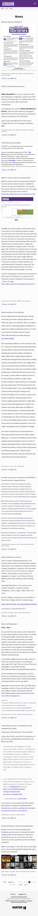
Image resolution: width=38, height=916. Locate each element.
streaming (32, 871)
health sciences (5, 546)
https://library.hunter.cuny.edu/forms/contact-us (18, 284)
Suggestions (22, 894)
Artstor (28, 166)
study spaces (27, 301)
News (11, 8)
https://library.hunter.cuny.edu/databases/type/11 (18, 669)
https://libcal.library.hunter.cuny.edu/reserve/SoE (18, 194)
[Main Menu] (34, 3)
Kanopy (4, 829)
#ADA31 (22, 789)
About (6, 8)
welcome (28, 73)
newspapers (25, 130)
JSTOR (24, 166)
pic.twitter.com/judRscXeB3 (12, 794)
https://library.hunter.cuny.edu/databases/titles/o (19, 604)
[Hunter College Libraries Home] (9, 3)
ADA (24, 814)
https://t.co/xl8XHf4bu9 (11, 789)
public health (30, 544)
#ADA (18, 792)
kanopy (24, 871)
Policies (13, 894)
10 (13, 884)
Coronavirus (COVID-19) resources (22, 518)
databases (33, 166)
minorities (31, 130)
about (31, 73)
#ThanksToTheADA (9, 792)
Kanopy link (27, 849)
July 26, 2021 (22, 799)
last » (25, 884)
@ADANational (15, 787)
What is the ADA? (7, 741)
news (25, 714)
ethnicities (4, 131)
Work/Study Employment (19, 897)
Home (2, 8)
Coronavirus (21, 532)
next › (20, 884)
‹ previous (10, 882)
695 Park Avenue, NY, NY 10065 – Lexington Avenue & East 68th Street (19, 901)
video (28, 871)
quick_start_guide (5, 75)
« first (4, 882)
